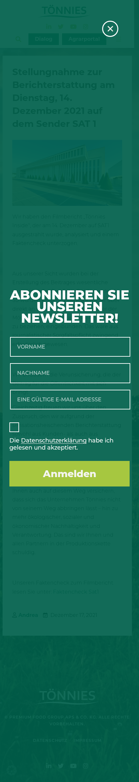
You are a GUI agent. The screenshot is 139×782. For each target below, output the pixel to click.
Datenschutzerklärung (54, 440)
